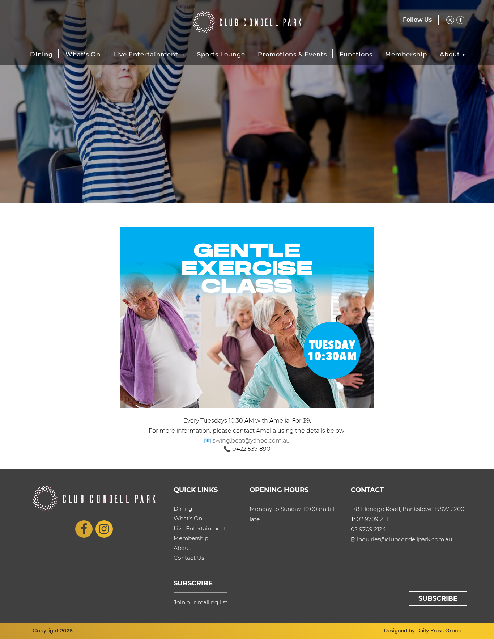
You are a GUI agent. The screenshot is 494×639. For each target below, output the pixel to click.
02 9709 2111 (372, 519)
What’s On (83, 54)
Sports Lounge (221, 54)
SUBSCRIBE (437, 598)
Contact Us (189, 557)
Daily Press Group (438, 631)
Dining (41, 54)
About (450, 54)
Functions (356, 54)
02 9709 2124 (368, 529)
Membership (406, 54)
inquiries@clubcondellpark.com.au (404, 539)
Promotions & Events (292, 54)
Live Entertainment (145, 54)
